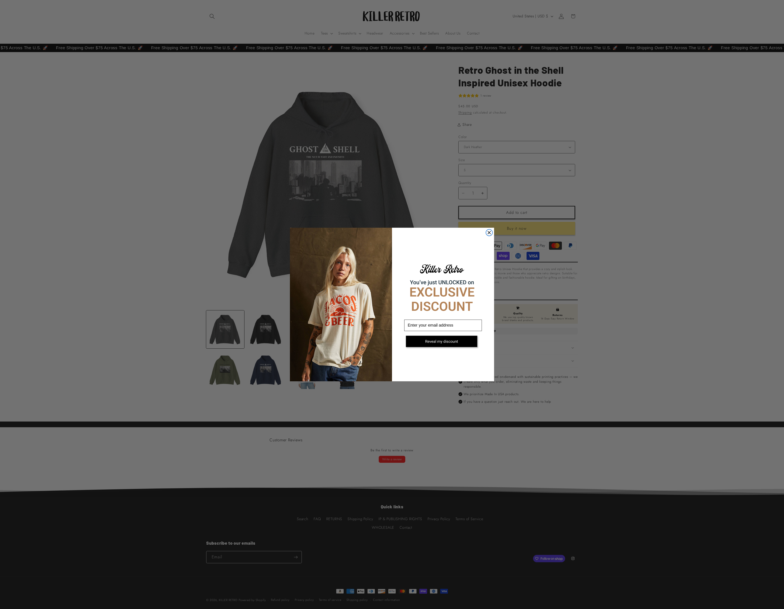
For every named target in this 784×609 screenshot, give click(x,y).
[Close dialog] (489, 232)
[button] (443, 343)
